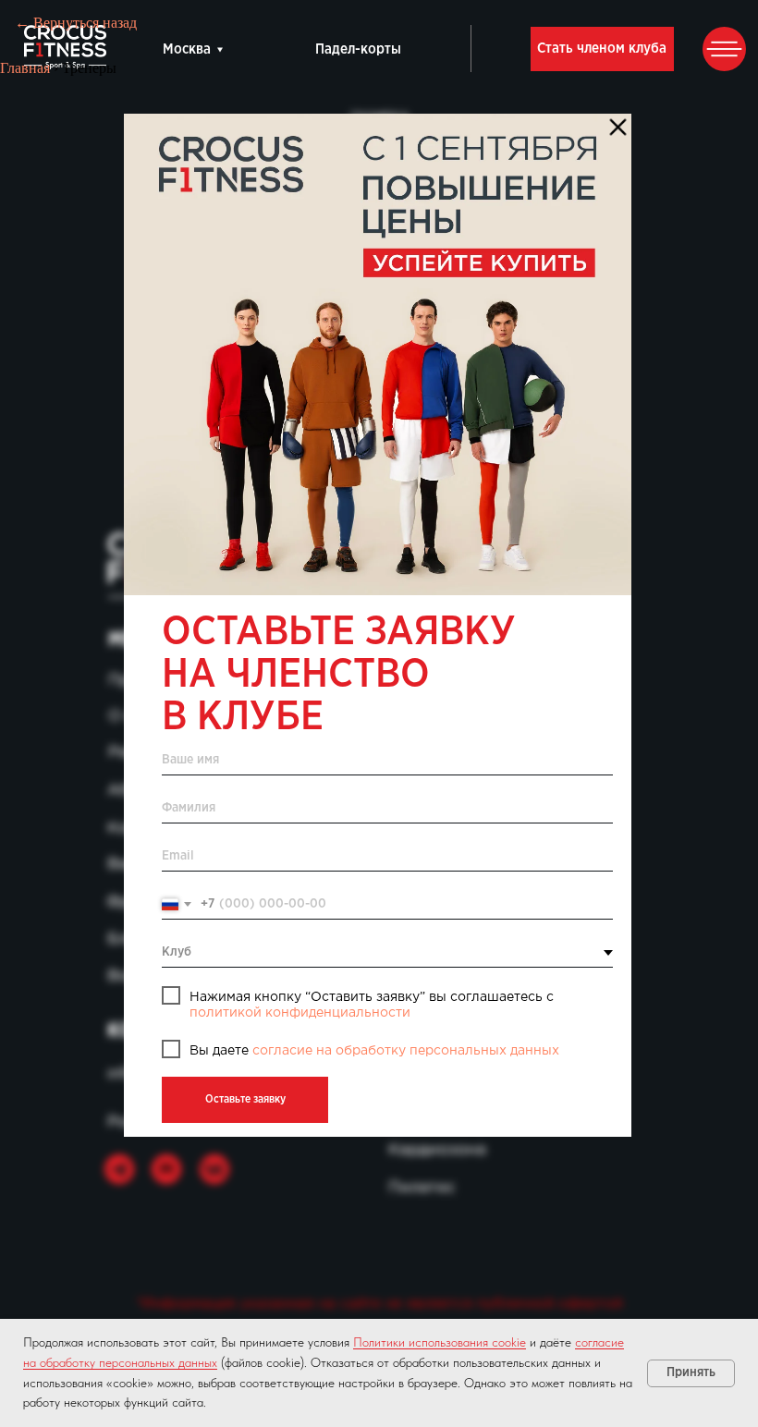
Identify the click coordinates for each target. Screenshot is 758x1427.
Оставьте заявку (245, 1099)
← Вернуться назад (76, 22)
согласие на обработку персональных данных (405, 1050)
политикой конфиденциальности (300, 1012)
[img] (377, 354)
